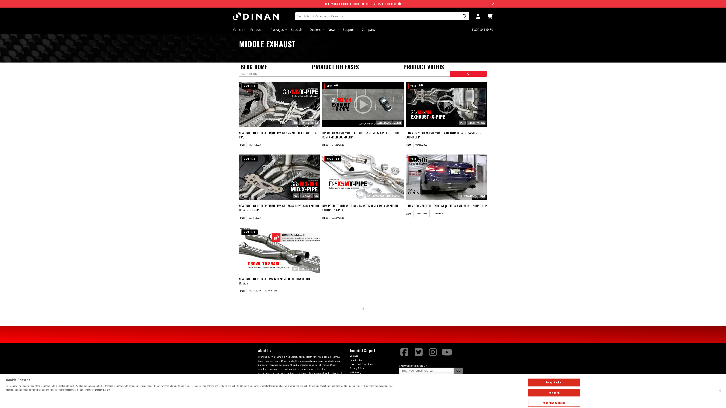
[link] (279, 104)
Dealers (315, 30)
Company (368, 30)
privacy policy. (102, 390)
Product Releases (335, 67)
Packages (277, 30)
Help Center (356, 360)
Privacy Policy (357, 368)
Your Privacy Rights (554, 402)
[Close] (720, 390)
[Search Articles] (468, 74)
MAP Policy (355, 372)
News (332, 30)
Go (458, 370)
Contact (354, 355)
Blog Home (253, 67)
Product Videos (423, 67)
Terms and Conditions (361, 364)
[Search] (463, 16)
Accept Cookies (554, 382)
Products (256, 30)
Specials (296, 30)
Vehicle (238, 30)
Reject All (554, 392)
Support (348, 30)
